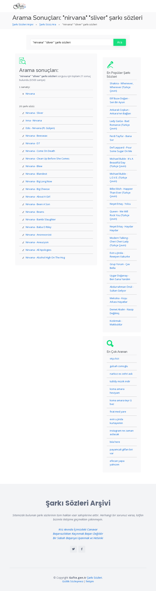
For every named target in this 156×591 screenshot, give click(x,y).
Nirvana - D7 (33, 143)
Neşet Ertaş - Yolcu (120, 203)
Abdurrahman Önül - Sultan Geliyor (121, 288)
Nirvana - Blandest (36, 173)
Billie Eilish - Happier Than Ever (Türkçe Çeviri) (121, 192)
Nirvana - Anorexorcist (38, 234)
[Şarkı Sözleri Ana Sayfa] (20, 6)
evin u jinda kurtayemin (116, 421)
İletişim (90, 581)
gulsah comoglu (119, 366)
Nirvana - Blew (34, 166)
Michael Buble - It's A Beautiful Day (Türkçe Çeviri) (121, 162)
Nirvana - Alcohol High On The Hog (45, 257)
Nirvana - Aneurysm (37, 242)
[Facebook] (81, 549)
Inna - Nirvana (34, 120)
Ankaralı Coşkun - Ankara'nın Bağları (120, 111)
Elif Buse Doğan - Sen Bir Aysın (119, 100)
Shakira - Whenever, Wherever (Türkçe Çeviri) (121, 87)
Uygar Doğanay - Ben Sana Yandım (120, 277)
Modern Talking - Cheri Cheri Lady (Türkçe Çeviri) (119, 241)
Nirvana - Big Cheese (38, 189)
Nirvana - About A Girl (38, 196)
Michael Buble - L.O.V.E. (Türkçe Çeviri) (118, 177)
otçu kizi (114, 358)
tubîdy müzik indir (120, 381)
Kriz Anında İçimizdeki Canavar (78, 529)
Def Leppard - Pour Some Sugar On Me (121, 149)
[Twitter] (73, 549)
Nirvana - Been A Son (38, 204)
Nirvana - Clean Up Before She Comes (47, 158)
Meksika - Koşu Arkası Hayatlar (118, 300)
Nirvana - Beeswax (36, 135)
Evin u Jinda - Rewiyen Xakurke (120, 254)
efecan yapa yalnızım (117, 462)
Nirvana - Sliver (34, 113)
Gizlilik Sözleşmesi (72, 581)
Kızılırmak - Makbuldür (116, 322)
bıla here (115, 442)
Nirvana (30, 93)
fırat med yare (118, 411)
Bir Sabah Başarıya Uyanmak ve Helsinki (78, 538)
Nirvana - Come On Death (40, 151)
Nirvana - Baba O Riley (38, 227)
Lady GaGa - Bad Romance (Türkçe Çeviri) (120, 124)
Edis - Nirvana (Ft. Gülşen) (40, 128)
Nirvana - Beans (35, 211)
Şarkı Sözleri (94, 577)
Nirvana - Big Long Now (39, 181)
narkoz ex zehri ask (121, 373)
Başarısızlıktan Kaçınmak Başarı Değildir (78, 533)
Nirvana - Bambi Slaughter (41, 219)
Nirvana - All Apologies (38, 250)
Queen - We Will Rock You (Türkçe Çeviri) (119, 215)
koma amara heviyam (117, 390)
